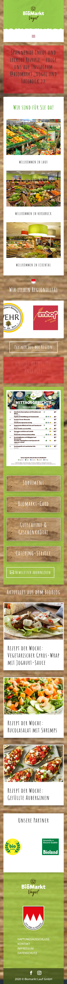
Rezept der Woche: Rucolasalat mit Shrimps (32, 726)
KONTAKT (24, 944)
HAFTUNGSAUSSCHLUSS (33, 939)
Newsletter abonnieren (33, 572)
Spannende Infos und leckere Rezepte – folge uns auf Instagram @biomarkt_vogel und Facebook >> (33, 66)
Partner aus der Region (33, 347)
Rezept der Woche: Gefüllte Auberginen (29, 794)
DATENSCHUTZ (27, 953)
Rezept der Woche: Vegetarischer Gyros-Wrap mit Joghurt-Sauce (34, 655)
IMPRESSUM (26, 948)
